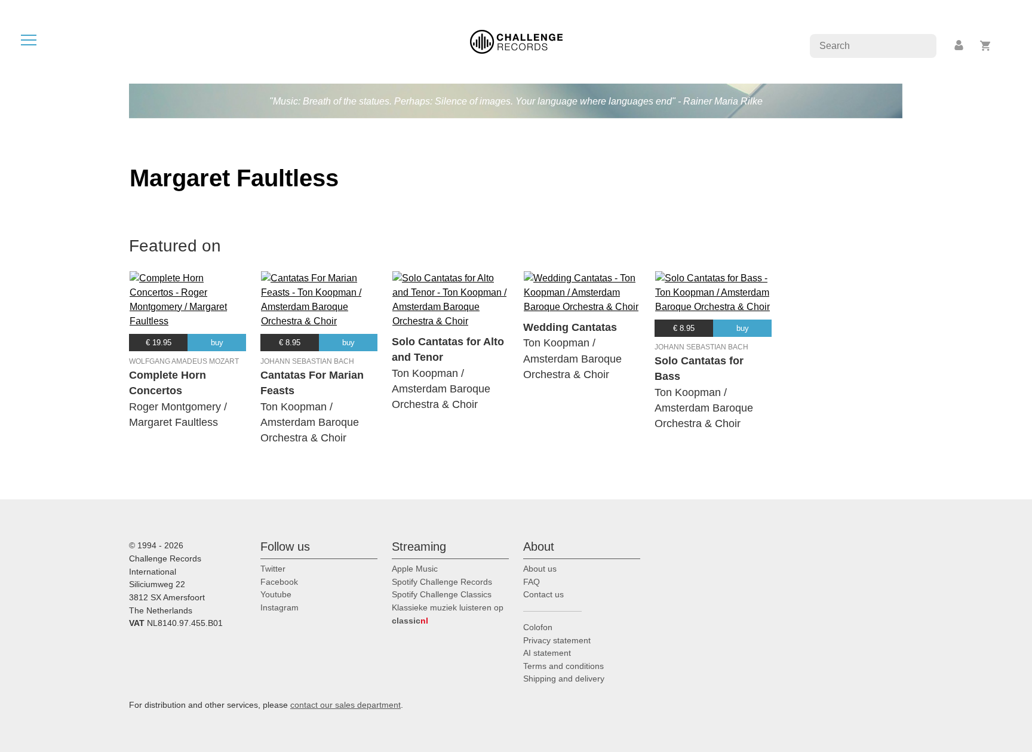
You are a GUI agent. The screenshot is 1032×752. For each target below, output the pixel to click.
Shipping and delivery (563, 678)
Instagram (279, 607)
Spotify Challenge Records (442, 582)
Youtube (275, 594)
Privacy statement (557, 640)
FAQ (531, 582)
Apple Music (415, 568)
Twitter (272, 568)
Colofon (537, 627)
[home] (516, 41)
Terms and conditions (563, 666)
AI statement (547, 653)
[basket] (985, 46)
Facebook (279, 582)
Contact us (543, 594)
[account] (959, 46)
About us (540, 568)
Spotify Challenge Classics (442, 594)
